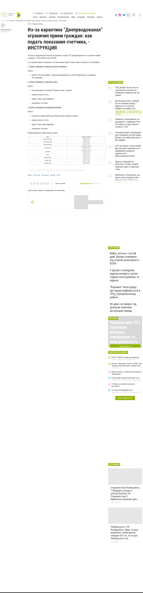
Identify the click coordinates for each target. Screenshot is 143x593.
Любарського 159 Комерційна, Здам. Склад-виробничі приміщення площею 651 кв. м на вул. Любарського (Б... (124, 532)
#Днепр (52, 175)
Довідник (53, 13)
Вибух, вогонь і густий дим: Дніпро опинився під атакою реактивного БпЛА (124, 258)
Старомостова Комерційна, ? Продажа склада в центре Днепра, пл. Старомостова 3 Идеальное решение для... (125, 493)
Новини (39, 13)
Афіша (73, 17)
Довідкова (52, 17)
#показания (45, 175)
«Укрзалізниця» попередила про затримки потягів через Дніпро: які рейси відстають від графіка (128, 136)
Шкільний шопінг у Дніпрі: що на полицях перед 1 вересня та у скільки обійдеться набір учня (127, 105)
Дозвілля (68, 13)
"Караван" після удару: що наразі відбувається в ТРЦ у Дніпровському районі (125, 292)
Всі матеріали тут (125, 346)
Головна (3, 20)
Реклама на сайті (87, 13)
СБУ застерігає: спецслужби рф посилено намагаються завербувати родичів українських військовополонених (128, 151)
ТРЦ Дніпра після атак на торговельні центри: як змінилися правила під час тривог (127, 91)
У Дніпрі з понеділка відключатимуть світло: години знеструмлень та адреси (124, 275)
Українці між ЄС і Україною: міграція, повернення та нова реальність (125, 332)
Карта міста (43, 17)
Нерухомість (91, 17)
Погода (35, 17)
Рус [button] (128, 15)
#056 (58, 175)
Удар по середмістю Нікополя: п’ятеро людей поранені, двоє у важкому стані (127, 165)
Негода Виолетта (6, 30)
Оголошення (81, 17)
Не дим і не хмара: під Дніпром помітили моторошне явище (123, 307)
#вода (30, 175)
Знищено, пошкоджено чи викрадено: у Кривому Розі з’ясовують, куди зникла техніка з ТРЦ (127, 123)
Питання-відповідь (63, 17)
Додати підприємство (125, 398)
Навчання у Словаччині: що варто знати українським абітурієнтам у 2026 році (127, 177)
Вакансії (99, 17)
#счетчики (36, 175)
